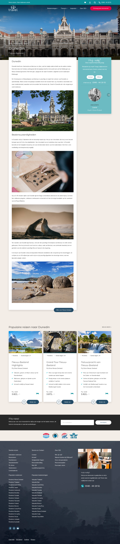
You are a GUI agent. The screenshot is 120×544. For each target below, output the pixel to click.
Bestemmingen (52, 8)
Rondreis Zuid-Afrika (15, 485)
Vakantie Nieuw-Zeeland (39, 511)
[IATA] (73, 435)
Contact (90, 77)
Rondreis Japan (13, 487)
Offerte (99, 77)
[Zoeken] (94, 2)
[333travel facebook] (10, 528)
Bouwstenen (12, 457)
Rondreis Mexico (14, 506)
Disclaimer (19, 539)
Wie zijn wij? (58, 454)
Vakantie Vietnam (37, 495)
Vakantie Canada (37, 490)
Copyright (11, 539)
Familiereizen (13, 460)
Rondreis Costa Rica (15, 508)
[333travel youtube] (17, 528)
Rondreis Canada (14, 495)
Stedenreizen (12, 468)
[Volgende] (108, 95)
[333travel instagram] (14, 528)
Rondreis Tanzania (14, 500)
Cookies (26, 539)
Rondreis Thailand (14, 482)
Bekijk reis (33, 402)
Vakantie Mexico (36, 503)
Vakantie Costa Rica (38, 506)
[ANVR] (46, 435)
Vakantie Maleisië (37, 493)
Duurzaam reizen (60, 465)
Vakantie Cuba (36, 514)
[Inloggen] (90, 2)
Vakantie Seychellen (38, 516)
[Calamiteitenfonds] (55, 435)
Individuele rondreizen (15, 454)
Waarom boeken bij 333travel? (64, 457)
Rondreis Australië (14, 522)
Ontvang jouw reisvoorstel (100, 8)
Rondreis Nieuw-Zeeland (16, 479)
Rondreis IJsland (14, 503)
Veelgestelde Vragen (38, 460)
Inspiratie (73, 8)
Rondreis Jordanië (14, 519)
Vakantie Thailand (37, 479)
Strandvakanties (13, 462)
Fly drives (11, 465)
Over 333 (83, 8)
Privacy (33, 539)
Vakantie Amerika (37, 487)
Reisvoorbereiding (37, 462)
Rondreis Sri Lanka (14, 514)
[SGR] (64, 435)
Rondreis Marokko (14, 511)
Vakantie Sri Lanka (37, 498)
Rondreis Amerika (14, 493)
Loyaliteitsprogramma (38, 468)
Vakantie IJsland (36, 500)
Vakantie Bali (35, 482)
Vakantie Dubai (36, 508)
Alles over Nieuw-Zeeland (63, 310)
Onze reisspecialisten (61, 460)
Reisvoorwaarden (60, 462)
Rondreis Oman (13, 516)
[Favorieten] (85, 2)
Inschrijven (103, 422)
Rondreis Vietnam (14, 498)
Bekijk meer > (106, 327)
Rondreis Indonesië (14, 490)
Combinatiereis (13, 470)
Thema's (63, 8)
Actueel (34, 457)
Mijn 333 (34, 465)
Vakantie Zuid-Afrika (38, 485)
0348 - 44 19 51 (99, 82)
